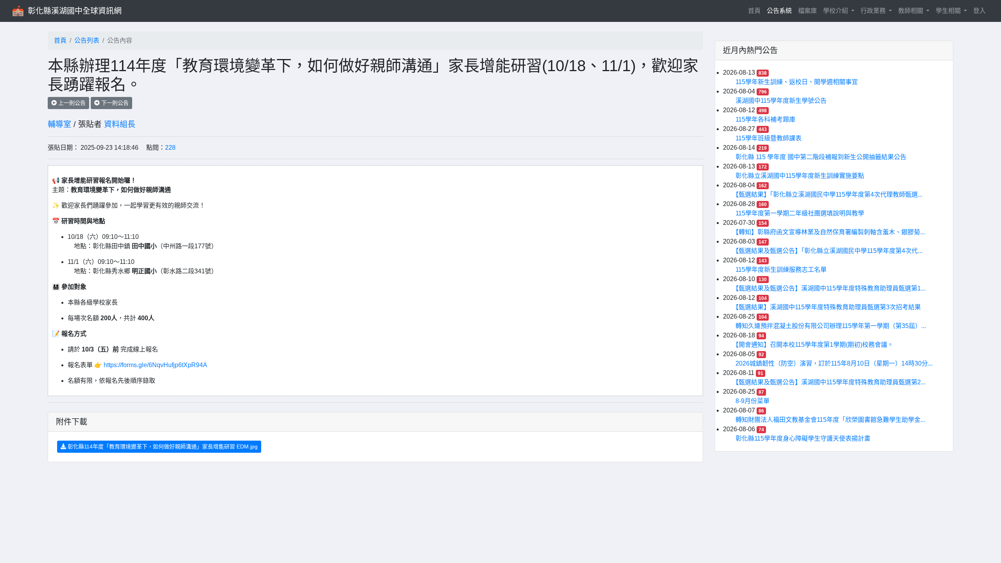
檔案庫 (807, 10)
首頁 (756, 10)
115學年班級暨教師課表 (769, 138)
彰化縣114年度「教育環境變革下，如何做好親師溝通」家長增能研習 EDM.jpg (162, 446)
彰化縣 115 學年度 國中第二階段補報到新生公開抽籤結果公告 (821, 157)
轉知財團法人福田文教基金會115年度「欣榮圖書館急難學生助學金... (830, 419)
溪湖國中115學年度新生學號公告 (781, 100)
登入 (979, 10)
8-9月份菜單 (753, 401)
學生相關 (949, 10)
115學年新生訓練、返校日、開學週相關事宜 (797, 82)
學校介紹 (836, 10)
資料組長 (119, 124)
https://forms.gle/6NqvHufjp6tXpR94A (154, 365)
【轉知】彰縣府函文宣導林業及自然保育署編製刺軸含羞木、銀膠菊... (830, 232)
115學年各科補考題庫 (765, 119)
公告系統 (779, 10)
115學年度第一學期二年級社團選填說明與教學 (800, 213)
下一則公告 (114, 103)
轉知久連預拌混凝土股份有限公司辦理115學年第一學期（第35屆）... (831, 326)
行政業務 (874, 10)
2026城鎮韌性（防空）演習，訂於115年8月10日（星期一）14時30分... (834, 363)
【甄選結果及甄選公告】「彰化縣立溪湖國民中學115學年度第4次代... (829, 250)
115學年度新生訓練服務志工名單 (781, 269)
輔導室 (59, 124)
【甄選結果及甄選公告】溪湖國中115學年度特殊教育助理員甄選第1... (831, 288)
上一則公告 (71, 103)
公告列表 (86, 40)
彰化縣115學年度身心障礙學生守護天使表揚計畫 (803, 438)
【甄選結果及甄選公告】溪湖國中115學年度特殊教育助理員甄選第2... (831, 382)
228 (170, 147)
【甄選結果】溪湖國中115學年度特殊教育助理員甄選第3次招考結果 (828, 307)
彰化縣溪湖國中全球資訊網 (75, 11)
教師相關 (911, 10)
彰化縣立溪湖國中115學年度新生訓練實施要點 (800, 175)
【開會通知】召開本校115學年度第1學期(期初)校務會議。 (814, 344)
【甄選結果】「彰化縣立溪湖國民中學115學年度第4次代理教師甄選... (829, 194)
